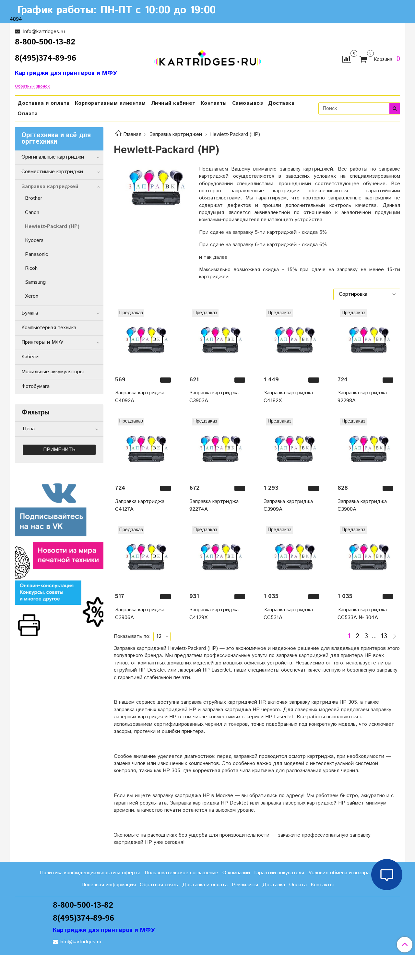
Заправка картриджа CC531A (288, 613)
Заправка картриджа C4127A (139, 505)
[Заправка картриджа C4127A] (145, 448)
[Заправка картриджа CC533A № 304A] (368, 557)
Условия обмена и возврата (341, 873)
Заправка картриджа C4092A (139, 396)
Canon (32, 212)
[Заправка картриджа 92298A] (368, 340)
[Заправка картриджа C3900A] (368, 448)
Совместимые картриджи (52, 171)
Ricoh (31, 268)
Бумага (29, 313)
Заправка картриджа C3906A (139, 613)
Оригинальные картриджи (52, 157)
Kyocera (34, 240)
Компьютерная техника (48, 327)
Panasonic (36, 254)
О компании (236, 873)
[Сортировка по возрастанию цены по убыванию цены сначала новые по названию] (366, 294)
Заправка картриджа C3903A (214, 396)
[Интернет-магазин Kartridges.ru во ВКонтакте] (59, 555)
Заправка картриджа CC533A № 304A (362, 613)
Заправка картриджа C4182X (288, 396)
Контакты (214, 103)
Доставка (281, 103)
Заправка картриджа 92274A (214, 505)
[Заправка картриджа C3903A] (220, 340)
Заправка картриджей (175, 134)
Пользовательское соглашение (181, 873)
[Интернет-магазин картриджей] (207, 58)
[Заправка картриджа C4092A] (145, 340)
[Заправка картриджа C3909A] (294, 448)
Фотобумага (35, 386)
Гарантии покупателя (279, 873)
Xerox (31, 296)
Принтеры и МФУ (42, 342)
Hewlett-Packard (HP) (52, 226)
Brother (33, 198)
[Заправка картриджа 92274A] (220, 448)
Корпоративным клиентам (110, 103)
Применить (59, 449)
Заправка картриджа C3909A (288, 505)
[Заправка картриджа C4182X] (294, 340)
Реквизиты (245, 885)
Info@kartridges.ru (43, 31)
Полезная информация (108, 885)
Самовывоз (247, 103)
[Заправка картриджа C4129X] (220, 557)
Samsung (35, 282)
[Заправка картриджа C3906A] (145, 557)
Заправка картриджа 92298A (362, 396)
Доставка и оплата (44, 103)
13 (384, 636)
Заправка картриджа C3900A (362, 505)
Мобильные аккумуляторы (52, 372)
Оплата (28, 113)
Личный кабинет (173, 103)
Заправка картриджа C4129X (214, 613)
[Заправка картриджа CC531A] (294, 557)
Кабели (30, 357)
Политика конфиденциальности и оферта (90, 873)
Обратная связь (159, 885)
